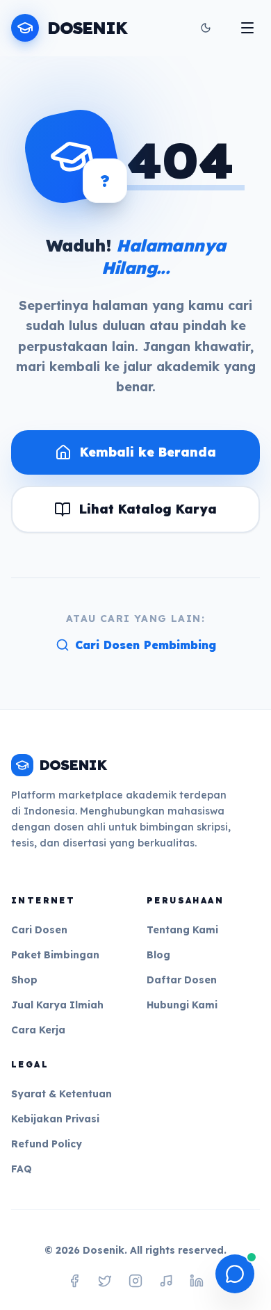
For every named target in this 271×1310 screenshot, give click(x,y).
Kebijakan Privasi (55, 1119)
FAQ (21, 1169)
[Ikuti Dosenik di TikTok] (166, 1281)
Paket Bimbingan (55, 955)
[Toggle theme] (205, 27)
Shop (24, 980)
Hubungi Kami (182, 1005)
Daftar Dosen (182, 980)
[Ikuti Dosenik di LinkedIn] (197, 1281)
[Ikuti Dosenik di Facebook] (74, 1281)
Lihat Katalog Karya (148, 509)
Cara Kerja (38, 1030)
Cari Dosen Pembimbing (145, 645)
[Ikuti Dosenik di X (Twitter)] (105, 1281)
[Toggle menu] (247, 27)
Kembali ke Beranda (148, 452)
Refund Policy (46, 1144)
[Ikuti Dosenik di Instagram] (135, 1281)
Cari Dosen (39, 930)
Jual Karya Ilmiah (57, 1005)
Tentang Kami (182, 930)
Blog (158, 955)
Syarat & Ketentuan (61, 1094)
